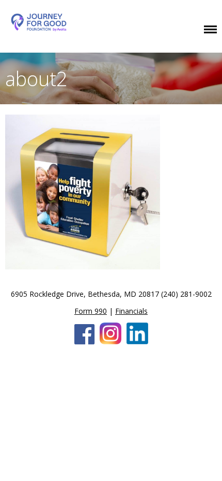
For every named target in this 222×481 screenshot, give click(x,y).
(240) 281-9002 (186, 294)
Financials (131, 311)
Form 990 (90, 311)
